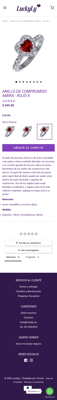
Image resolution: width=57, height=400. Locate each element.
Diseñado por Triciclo (33, 378)
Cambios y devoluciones (28, 291)
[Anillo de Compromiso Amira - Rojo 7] (27, 131)
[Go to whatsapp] (50, 391)
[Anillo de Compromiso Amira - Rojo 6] (9, 131)
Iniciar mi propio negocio (28, 343)
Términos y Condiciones (34, 382)
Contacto (28, 317)
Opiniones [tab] (11, 257)
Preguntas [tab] (30, 257)
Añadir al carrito (28, 147)
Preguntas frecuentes (28, 296)
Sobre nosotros (28, 313)
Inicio (5, 21)
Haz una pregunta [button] (30, 250)
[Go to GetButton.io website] (50, 397)
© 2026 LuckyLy (12, 378)
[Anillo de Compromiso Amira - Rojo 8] (44, 131)
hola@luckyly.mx (28, 322)
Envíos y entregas (29, 286)
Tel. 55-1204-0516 (28, 327)
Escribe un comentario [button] (30, 243)
